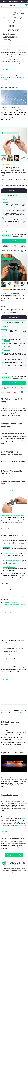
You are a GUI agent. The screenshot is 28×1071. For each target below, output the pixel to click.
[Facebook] (8, 43)
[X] (10, 43)
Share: (4, 43)
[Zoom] (25, 130)
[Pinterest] (12, 43)
